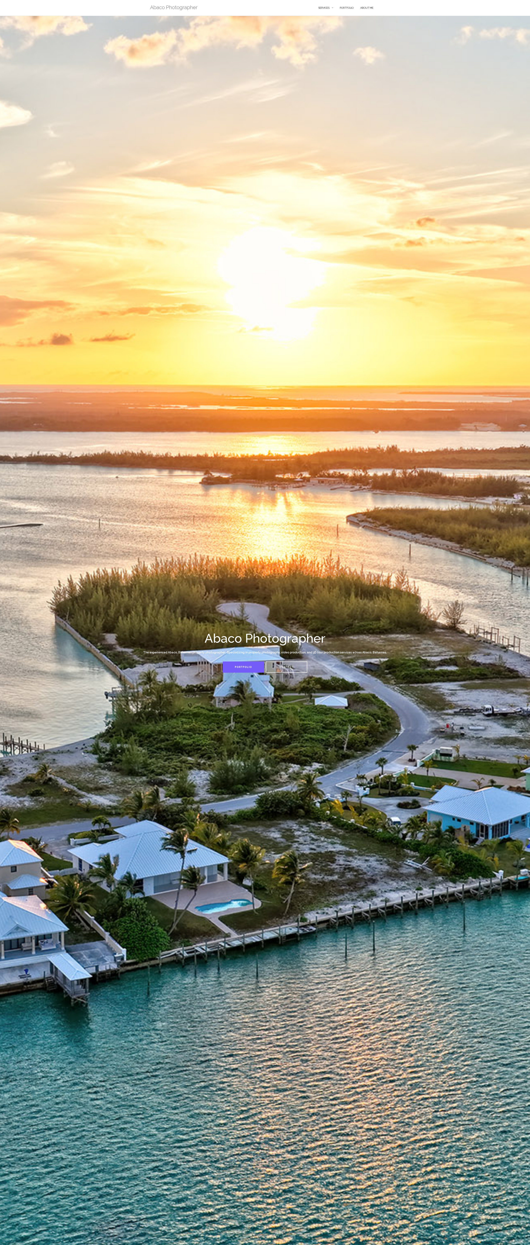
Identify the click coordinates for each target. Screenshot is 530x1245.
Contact (286, 667)
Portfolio (347, 7)
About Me (366, 7)
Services (323, 7)
